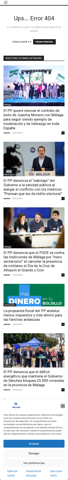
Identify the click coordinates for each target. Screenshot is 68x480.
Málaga (8, 104)
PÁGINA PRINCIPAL (44, 42)
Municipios (9, 174)
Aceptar (34, 443)
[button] (63, 406)
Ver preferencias (34, 463)
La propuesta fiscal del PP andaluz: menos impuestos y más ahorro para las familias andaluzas (32, 315)
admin (6, 132)
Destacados (10, 305)
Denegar (34, 453)
